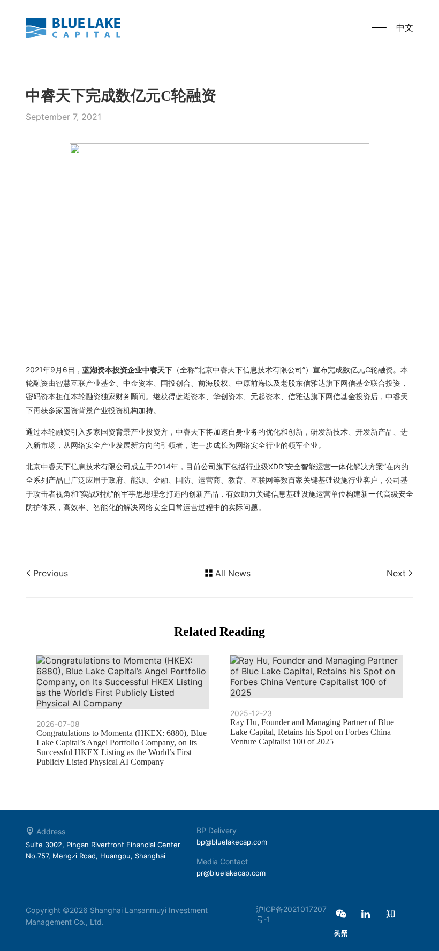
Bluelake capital (79, 28)
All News (233, 573)
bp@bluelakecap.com (231, 842)
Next (396, 573)
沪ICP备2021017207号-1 (291, 914)
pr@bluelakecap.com (231, 873)
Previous (50, 573)
